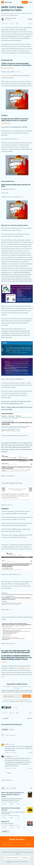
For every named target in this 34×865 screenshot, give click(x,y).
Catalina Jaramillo (8, 68)
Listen (30, 19)
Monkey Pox (5, 821)
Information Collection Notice (16, 701)
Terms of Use (25, 700)
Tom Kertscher (5, 123)
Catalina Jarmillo (6, 76)
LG (5, 744)
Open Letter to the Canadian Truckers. (10, 809)
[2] (18, 668)
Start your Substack (12, 857)
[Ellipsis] (32, 744)
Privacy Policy (29, 701)
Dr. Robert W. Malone (10, 18)
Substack (9, 861)
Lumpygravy (8, 756)
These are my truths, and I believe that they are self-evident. (13, 812)
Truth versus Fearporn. (7, 823)
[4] (13, 675)
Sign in (30, 2)
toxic (2, 677)
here (17, 139)
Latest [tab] (7, 788)
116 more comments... (7, 780)
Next (28, 718)
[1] (16, 668)
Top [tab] (3, 788)
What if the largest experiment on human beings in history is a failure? (12, 794)
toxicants (27, 668)
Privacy (20, 852)
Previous (6, 718)
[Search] (31, 788)
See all (4, 831)
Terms (24, 852)
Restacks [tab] (11, 729)
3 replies (9, 773)
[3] (30, 670)
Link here (18, 72)
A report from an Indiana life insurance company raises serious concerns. (11, 799)
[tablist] (8, 729)
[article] (17, 798)
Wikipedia (4, 662)
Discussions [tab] (13, 788)
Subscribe (24, 2)
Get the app (25, 857)
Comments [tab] (5, 729)
